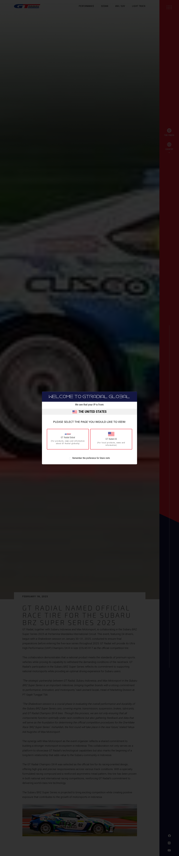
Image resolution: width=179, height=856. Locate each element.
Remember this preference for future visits (91, 458)
